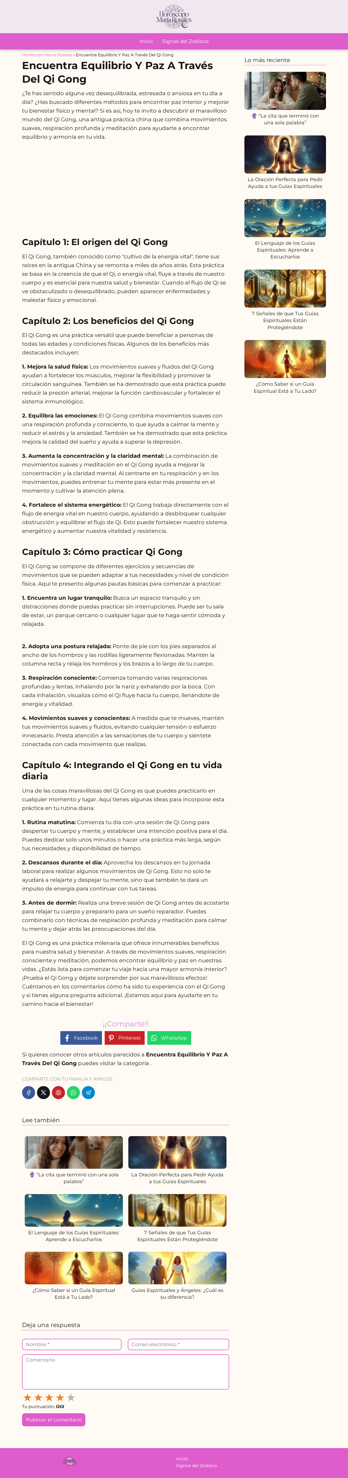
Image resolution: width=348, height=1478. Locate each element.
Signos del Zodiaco (185, 41)
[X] (43, 1092)
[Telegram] (88, 1092)
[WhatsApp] (73, 1092)
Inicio (146, 41)
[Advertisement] (125, 186)
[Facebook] (28, 1092)
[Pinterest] (58, 1092)
